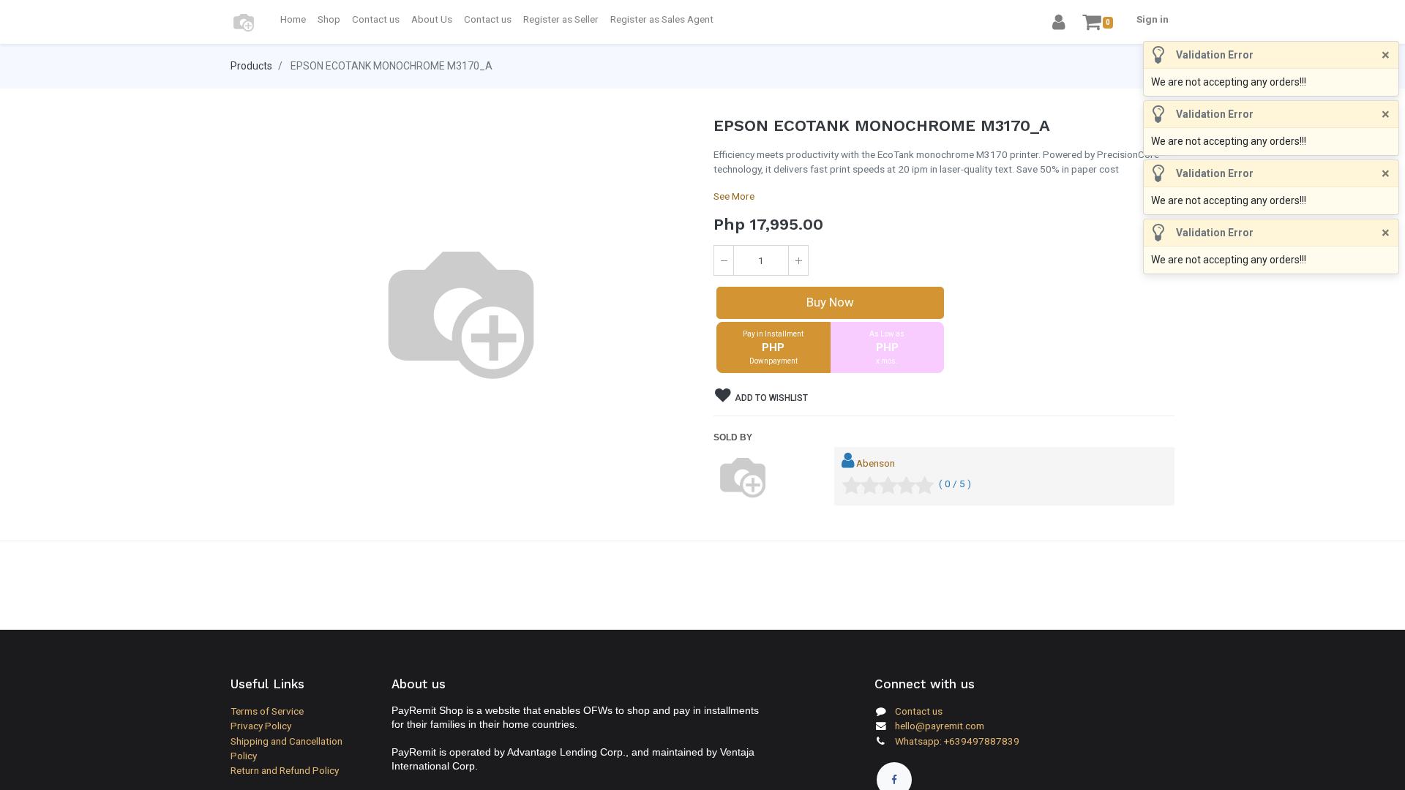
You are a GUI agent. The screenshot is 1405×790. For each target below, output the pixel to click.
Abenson (875, 463)
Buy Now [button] (830, 302)
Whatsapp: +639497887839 (957, 741)
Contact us (919, 711)
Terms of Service (267, 711)
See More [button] (733, 196)
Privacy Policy (261, 725)
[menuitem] (293, 19)
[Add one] (798, 260)
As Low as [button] (886, 348)
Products (251, 66)
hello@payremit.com (939, 725)
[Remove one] (723, 260)
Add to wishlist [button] (770, 398)
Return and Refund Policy (285, 770)
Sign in (1152, 19)
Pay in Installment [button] (773, 348)
